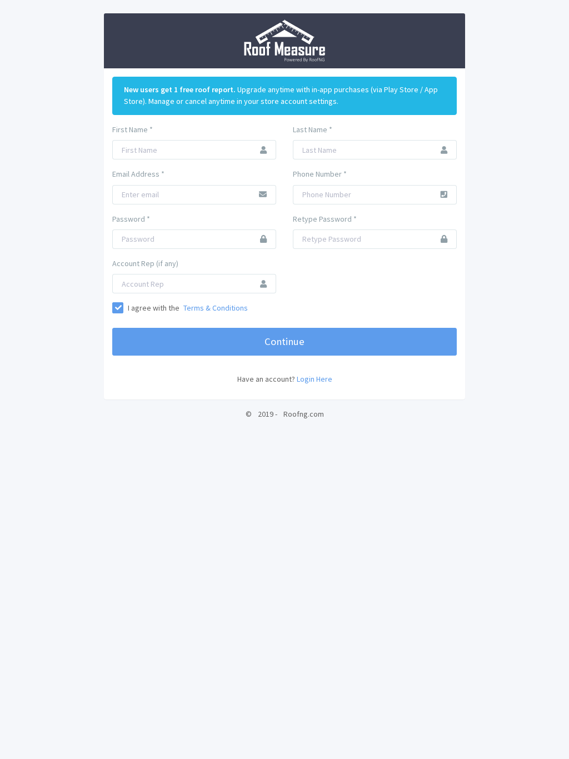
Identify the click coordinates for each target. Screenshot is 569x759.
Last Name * (312, 129)
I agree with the (187, 308)
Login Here (314, 379)
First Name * (132, 129)
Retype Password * (325, 219)
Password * (131, 219)
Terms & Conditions (215, 308)
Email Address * (138, 174)
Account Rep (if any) (145, 263)
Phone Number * (320, 174)
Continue (284, 341)
